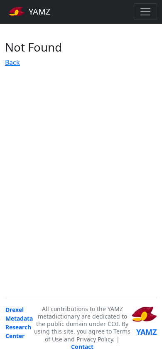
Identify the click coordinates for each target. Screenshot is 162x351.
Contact (82, 347)
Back (12, 62)
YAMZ (38, 11)
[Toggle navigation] (145, 11)
